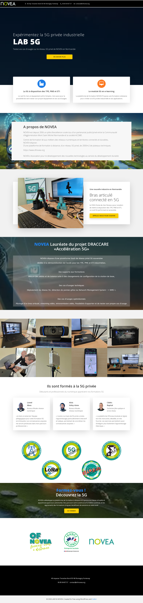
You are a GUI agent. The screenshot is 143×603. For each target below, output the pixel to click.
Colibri (94, 599)
